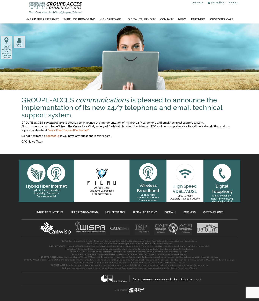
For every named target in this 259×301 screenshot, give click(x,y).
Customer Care (221, 19)
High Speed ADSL (111, 19)
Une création (122, 290)
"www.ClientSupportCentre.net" (68, 130)
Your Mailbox (217, 2)
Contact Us (198, 2)
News (182, 19)
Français (233, 2)
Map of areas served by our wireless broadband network (6, 51)
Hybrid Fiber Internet (42, 19)
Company (167, 19)
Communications (160, 279)
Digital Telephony (142, 19)
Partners (198, 19)
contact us (53, 135)
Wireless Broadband (79, 19)
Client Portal (19, 45)
